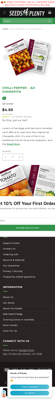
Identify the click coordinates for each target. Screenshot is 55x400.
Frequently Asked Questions (19, 276)
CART (49, 12)
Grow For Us (10, 331)
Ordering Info (10, 254)
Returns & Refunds (14, 260)
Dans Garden (10, 325)
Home (5, 29)
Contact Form (26, 350)
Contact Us (9, 248)
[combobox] (27, 21)
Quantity (6, 151)
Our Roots (9, 303)
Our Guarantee (11, 265)
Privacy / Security (13, 271)
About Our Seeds (12, 308)
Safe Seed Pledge (13, 314)
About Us (8, 297)
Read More (13, 144)
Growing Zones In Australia (18, 319)
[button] (4, 12)
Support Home (11, 243)
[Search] (49, 21)
